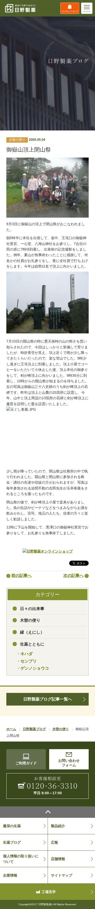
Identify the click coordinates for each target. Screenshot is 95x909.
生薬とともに (32, 644)
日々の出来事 (32, 609)
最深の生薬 (12, 826)
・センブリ (26, 661)
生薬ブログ (12, 842)
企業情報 (10, 875)
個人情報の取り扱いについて (21, 859)
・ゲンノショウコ (32, 668)
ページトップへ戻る (47, 812)
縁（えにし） (32, 632)
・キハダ (24, 654)
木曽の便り (30, 620)
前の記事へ (21, 575)
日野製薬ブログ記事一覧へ (47, 699)
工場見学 (49, 892)
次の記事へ (73, 575)
